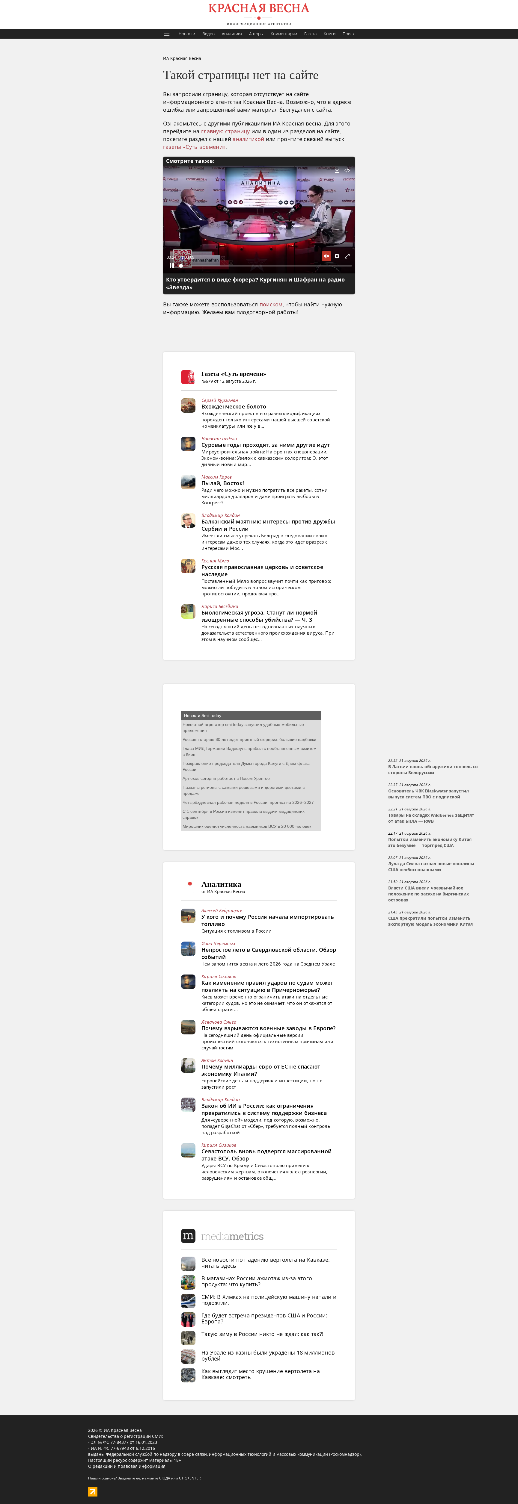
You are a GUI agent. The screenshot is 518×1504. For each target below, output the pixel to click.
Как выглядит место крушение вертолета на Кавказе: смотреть (260, 1374)
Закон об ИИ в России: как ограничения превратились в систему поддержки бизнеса (264, 1109)
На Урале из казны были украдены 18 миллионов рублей (268, 1355)
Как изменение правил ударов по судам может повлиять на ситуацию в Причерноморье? (267, 986)
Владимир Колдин (220, 515)
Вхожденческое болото (233, 406)
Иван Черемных (218, 943)
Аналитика (232, 34)
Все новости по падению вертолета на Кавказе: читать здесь (265, 1262)
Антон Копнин (217, 1060)
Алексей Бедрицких (221, 910)
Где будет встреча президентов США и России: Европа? (264, 1318)
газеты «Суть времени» (194, 146)
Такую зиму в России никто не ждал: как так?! (262, 1333)
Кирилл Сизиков (218, 976)
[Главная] (259, 14)
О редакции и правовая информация (126, 1466)
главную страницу (225, 131)
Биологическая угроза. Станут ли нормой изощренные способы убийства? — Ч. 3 (259, 616)
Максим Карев (216, 477)
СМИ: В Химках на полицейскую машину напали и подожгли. (268, 1299)
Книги (329, 34)
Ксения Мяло (215, 561)
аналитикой (248, 139)
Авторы (256, 34)
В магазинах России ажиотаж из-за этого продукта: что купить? (256, 1281)
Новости (187, 34)
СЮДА (164, 1478)
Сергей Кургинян (219, 400)
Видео (208, 34)
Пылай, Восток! (222, 483)
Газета (310, 34)
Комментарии (284, 34)
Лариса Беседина (219, 606)
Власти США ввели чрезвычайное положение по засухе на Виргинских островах (428, 894)
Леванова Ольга (218, 1022)
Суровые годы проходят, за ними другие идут (265, 444)
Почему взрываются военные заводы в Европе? (268, 1028)
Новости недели (219, 438)
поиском (271, 304)
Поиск (348, 34)
